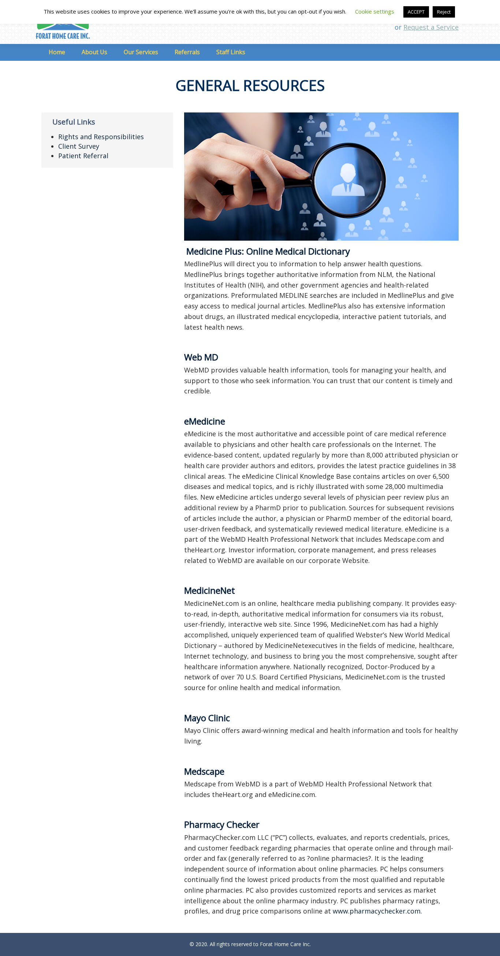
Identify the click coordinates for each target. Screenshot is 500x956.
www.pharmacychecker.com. (377, 911)
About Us (94, 52)
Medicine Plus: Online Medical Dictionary (268, 251)
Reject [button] (444, 11)
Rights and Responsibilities (101, 136)
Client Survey (78, 146)
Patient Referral (83, 155)
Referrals (187, 52)
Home (57, 52)
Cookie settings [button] (374, 11)
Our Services (141, 52)
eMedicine (204, 421)
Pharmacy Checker (222, 824)
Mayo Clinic (207, 718)
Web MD (201, 357)
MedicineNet (209, 590)
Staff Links (230, 52)
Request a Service (431, 27)
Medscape (204, 771)
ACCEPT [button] (416, 11)
